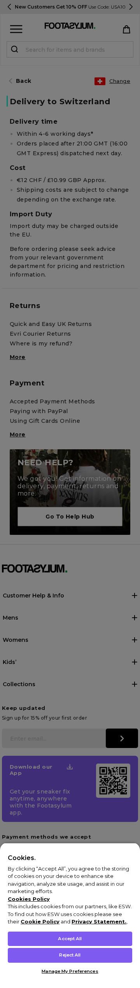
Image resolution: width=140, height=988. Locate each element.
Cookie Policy (40, 921)
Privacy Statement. (99, 921)
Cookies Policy (29, 899)
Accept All (70, 938)
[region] (70, 915)
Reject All (69, 955)
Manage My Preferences (70, 971)
